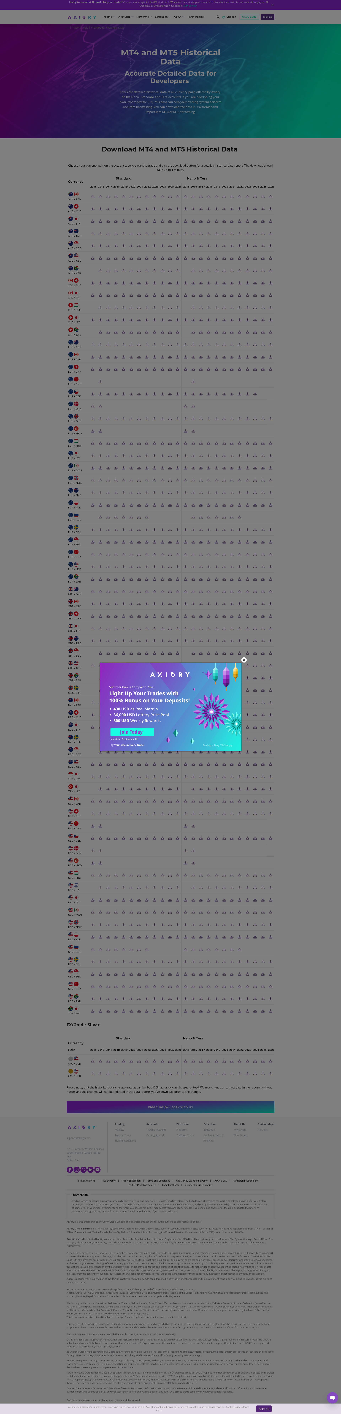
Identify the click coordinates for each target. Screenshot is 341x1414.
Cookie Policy (233, 1406)
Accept (264, 1409)
